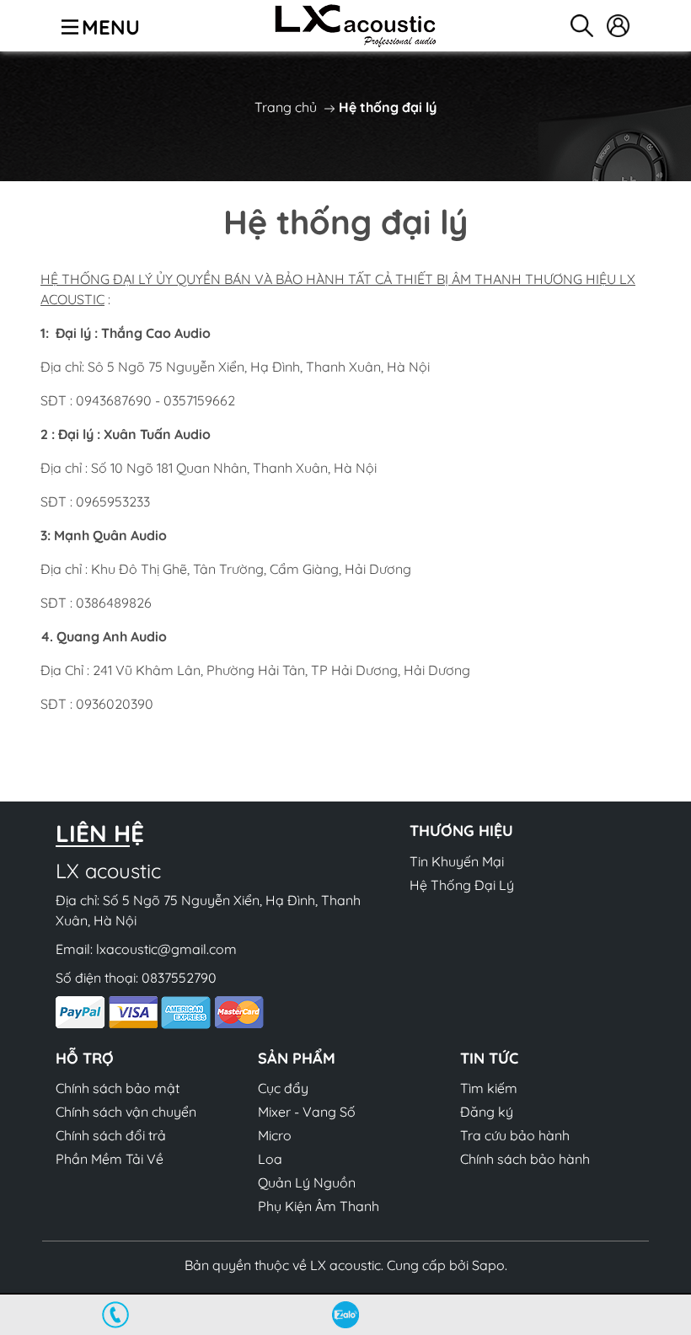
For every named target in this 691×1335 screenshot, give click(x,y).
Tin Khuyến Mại (457, 861)
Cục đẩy (283, 1088)
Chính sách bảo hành (525, 1158)
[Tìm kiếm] (582, 26)
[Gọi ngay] (115, 1314)
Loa (270, 1158)
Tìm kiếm (488, 1088)
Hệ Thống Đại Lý (462, 885)
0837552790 (179, 977)
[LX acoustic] (355, 25)
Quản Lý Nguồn (307, 1182)
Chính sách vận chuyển (126, 1111)
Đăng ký (486, 1111)
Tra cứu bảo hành (515, 1135)
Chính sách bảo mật (117, 1088)
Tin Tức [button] (489, 1058)
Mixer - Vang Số (307, 1111)
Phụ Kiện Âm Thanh (318, 1206)
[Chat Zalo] (345, 1314)
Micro (275, 1135)
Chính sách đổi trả (111, 1135)
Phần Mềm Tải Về (109, 1158)
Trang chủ (285, 107)
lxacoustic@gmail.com (166, 949)
